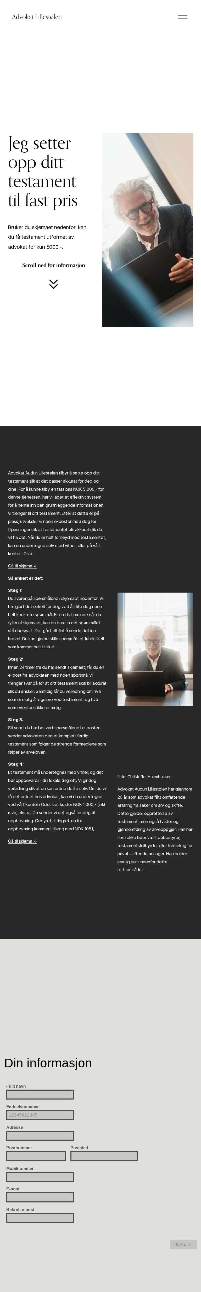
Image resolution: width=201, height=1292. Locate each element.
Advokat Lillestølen (37, 17)
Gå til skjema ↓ (22, 565)
